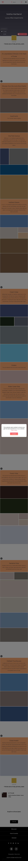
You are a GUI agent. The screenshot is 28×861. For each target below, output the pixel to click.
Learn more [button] (14, 430)
